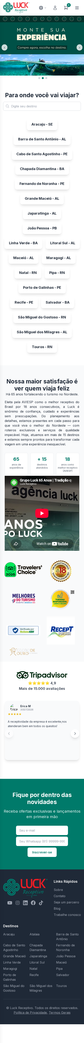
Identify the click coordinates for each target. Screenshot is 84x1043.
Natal (33, 969)
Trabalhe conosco (67, 915)
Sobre (58, 890)
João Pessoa (65, 956)
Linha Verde (12, 962)
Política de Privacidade (30, 1012)
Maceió (61, 962)
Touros (61, 986)
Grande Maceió (14, 956)
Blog (57, 908)
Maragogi (10, 969)
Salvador (62, 975)
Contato (59, 896)
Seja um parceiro (66, 902)
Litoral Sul (37, 962)
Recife (34, 975)
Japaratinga (38, 956)
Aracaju (9, 934)
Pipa (59, 969)
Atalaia (34, 934)
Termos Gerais (60, 1012)
